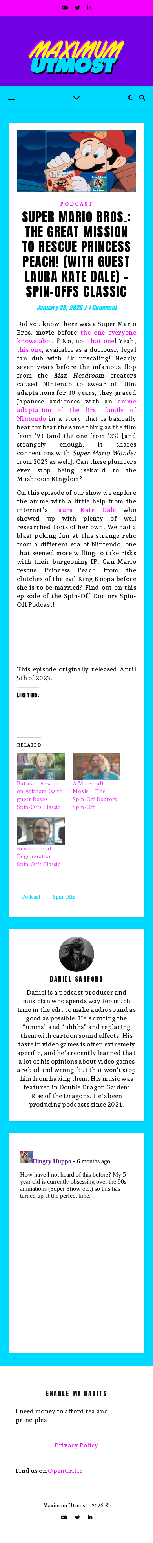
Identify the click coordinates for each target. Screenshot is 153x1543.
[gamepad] (65, 8)
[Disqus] (76, 1246)
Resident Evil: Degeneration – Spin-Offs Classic (38, 856)
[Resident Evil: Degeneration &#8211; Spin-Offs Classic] (41, 831)
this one (29, 349)
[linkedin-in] (89, 8)
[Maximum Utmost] (76, 51)
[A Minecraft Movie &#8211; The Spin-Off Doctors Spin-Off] (96, 766)
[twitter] (78, 8)
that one (101, 341)
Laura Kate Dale (85, 510)
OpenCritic (65, 1470)
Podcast (76, 204)
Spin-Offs (64, 897)
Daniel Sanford (76, 979)
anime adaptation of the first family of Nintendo (76, 410)
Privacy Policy (76, 1445)
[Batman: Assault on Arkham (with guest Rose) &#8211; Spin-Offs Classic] (41, 766)
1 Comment (102, 307)
